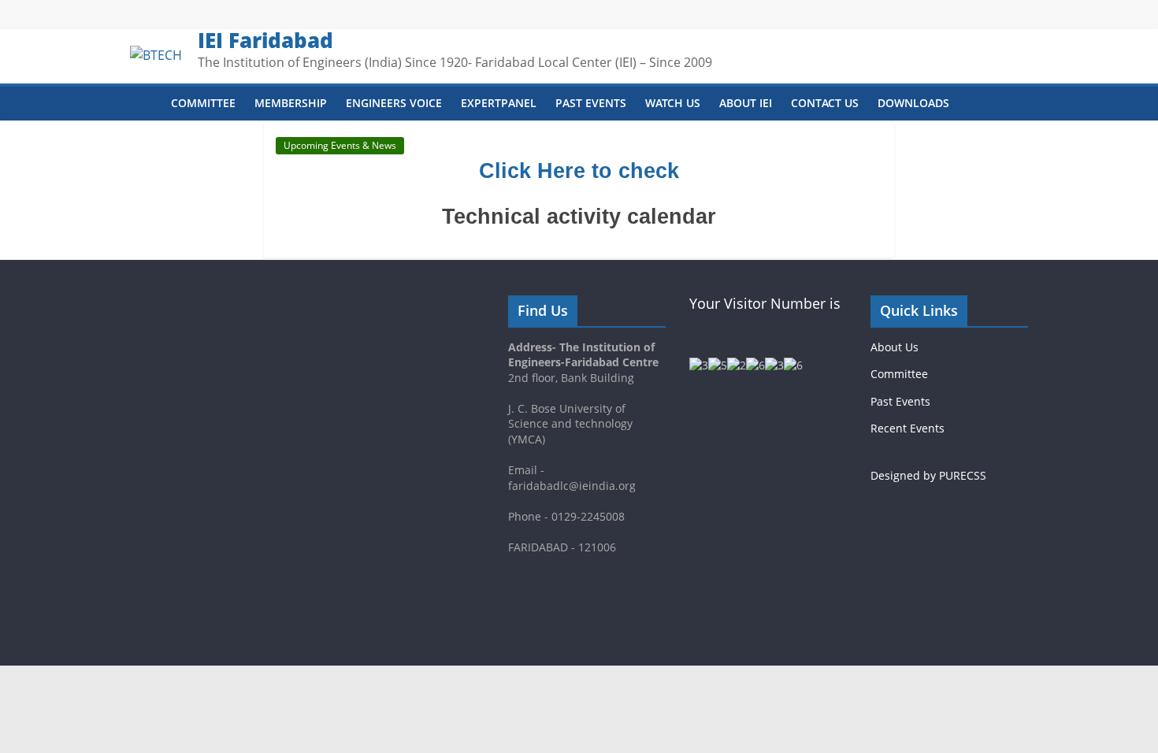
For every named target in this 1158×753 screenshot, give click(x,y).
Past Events (590, 102)
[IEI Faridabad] (145, 103)
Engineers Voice (394, 102)
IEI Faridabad (265, 40)
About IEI (745, 102)
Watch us (672, 102)
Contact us (825, 102)
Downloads (913, 102)
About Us (894, 346)
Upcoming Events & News (340, 145)
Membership (290, 102)
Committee (203, 102)
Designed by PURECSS (928, 475)
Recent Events (907, 428)
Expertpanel (498, 102)
